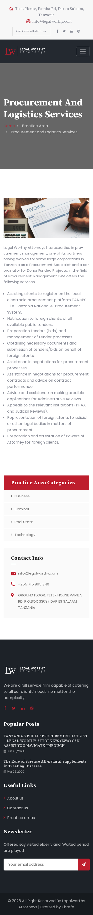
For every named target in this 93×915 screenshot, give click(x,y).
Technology (25, 534)
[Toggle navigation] (82, 51)
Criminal (22, 508)
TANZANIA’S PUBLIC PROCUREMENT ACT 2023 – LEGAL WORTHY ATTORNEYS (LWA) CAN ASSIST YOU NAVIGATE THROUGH (45, 741)
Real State (24, 521)
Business (22, 496)
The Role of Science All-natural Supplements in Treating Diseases (45, 764)
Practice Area (35, 126)
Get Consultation (29, 31)
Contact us (17, 808)
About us (15, 798)
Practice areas (21, 817)
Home (9, 126)
